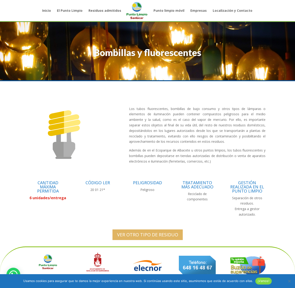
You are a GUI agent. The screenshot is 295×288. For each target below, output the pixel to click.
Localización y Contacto (232, 11)
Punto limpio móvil (168, 11)
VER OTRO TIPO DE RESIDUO (147, 235)
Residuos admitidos (104, 11)
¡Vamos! (263, 281)
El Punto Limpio (70, 11)
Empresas (198, 11)
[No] (289, 281)
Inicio (46, 11)
